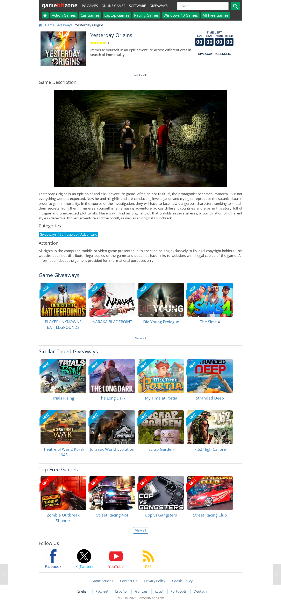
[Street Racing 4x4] (112, 493)
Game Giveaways (58, 25)
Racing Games (146, 15)
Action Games (64, 15)
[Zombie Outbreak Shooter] (63, 493)
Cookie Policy (182, 581)
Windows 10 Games (181, 15)
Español (121, 591)
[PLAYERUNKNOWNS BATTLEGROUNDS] (63, 300)
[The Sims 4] (210, 300)
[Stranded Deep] (210, 376)
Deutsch (200, 591)
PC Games (90, 5)
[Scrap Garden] (161, 427)
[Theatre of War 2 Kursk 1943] (63, 427)
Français (141, 591)
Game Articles (102, 581)
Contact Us (128, 581)
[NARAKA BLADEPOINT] (112, 300)
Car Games (90, 15)
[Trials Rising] (63, 376)
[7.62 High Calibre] (210, 427)
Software (137, 5)
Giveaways (159, 5)
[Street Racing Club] (210, 493)
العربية (159, 591)
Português (179, 591)
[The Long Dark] (112, 376)
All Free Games (216, 15)
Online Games (113, 5)
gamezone (60, 5)
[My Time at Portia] (161, 376)
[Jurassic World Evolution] (112, 427)
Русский (102, 591)
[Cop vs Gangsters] (161, 493)
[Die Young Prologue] (161, 300)
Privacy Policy (154, 581)
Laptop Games (116, 15)
